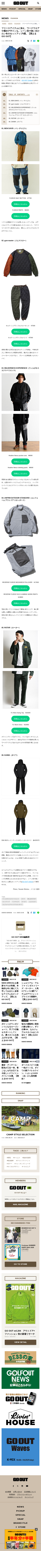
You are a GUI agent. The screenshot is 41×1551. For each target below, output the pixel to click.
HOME (4, 23)
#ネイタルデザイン (13, 1166)
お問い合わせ (17, 1492)
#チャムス (16, 1157)
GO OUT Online (27, 80)
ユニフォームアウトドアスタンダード (12, 904)
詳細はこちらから (20, 204)
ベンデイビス (15, 901)
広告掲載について (30, 1492)
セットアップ (6, 901)
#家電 (9, 1157)
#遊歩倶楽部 (26, 1157)
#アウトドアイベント (23, 1160)
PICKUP (12, 9)
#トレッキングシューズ (22, 1163)
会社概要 (8, 1492)
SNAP (30, 9)
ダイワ (23, 898)
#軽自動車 (10, 1160)
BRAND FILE (20, 1523)
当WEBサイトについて (15, 1497)
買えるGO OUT (32, 898)
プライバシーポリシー (24, 1494)
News (4, 9)
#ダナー (9, 1163)
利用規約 (12, 1494)
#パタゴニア (26, 1166)
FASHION (14, 18)
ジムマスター (32, 901)
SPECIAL (21, 9)
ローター (24, 901)
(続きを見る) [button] (22, 951)
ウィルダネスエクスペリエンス (11, 898)
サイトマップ (29, 1497)
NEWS (10, 23)
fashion (17, 23)
